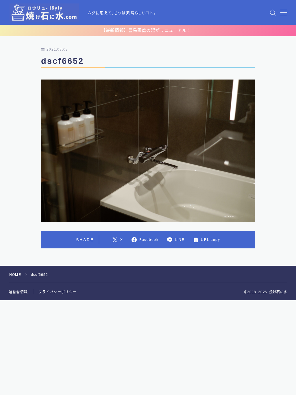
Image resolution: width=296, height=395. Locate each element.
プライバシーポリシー (57, 292)
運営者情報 (18, 292)
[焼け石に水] (44, 12)
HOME (15, 275)
